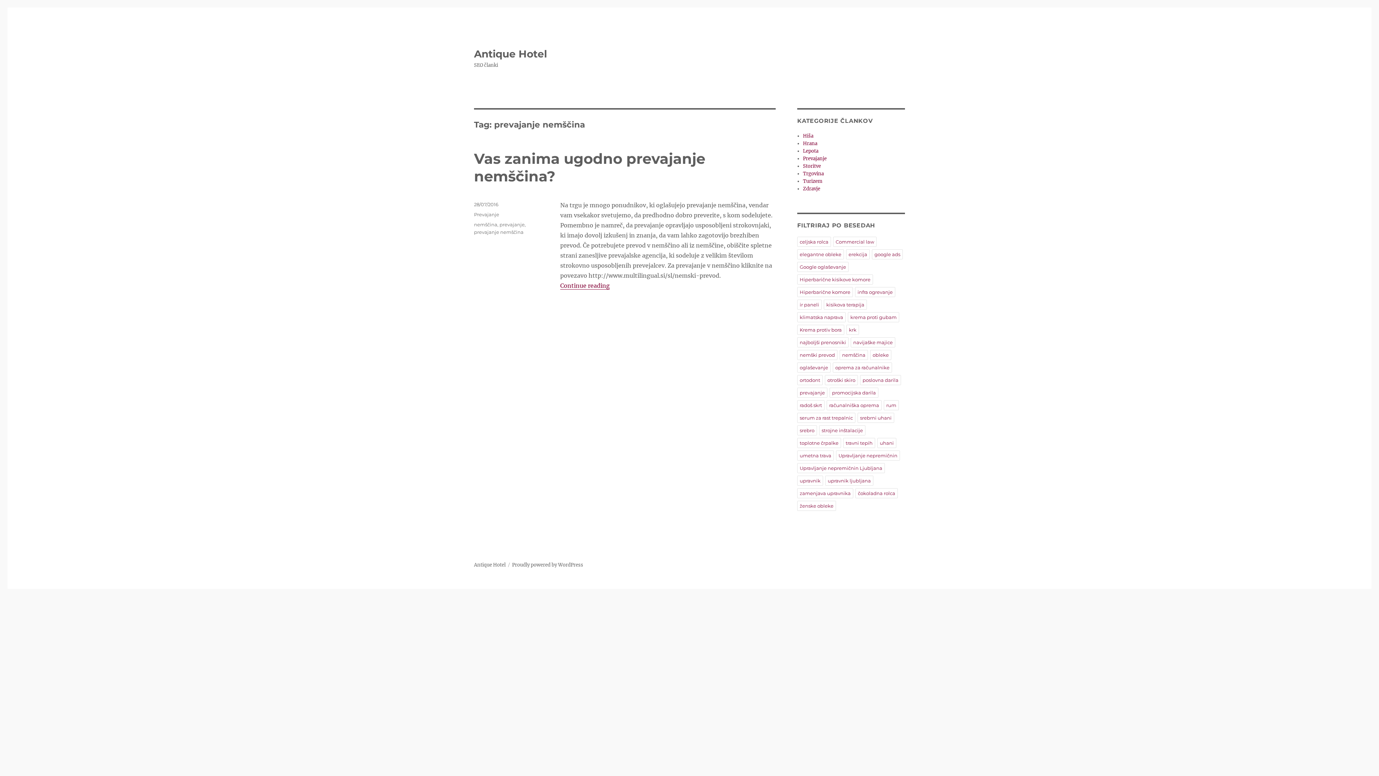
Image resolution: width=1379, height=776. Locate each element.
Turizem (812, 181)
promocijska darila (854, 393)
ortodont (810, 380)
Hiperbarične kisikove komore (835, 279)
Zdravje (811, 189)
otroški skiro (841, 380)
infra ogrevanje (875, 292)
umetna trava (815, 455)
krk (852, 330)
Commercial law (855, 242)
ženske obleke (817, 506)
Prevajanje (486, 214)
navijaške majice (873, 342)
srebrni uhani (876, 418)
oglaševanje (814, 367)
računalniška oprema (854, 405)
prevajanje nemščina (499, 232)
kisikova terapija (845, 305)
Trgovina (813, 174)
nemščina (485, 224)
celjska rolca (814, 242)
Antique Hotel (510, 54)
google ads (887, 254)
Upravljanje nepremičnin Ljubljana (841, 468)
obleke (881, 355)
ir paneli (809, 305)
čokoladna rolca (876, 493)
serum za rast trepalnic (826, 418)
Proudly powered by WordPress (547, 565)
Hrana (810, 143)
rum (891, 405)
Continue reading (585, 285)
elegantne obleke (820, 254)
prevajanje (512, 224)
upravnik (810, 481)
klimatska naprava (821, 317)
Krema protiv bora (821, 330)
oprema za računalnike (862, 367)
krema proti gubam (873, 317)
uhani (887, 443)
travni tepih (859, 443)
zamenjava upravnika (825, 493)
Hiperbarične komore (825, 292)
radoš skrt (811, 405)
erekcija (858, 254)
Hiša (808, 136)
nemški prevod (817, 355)
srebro (807, 430)
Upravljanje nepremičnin (868, 455)
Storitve (812, 166)
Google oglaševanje (823, 267)
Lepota (810, 151)
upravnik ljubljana (849, 481)
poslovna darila (881, 380)
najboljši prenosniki (823, 342)
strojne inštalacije (842, 430)
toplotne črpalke (819, 443)
